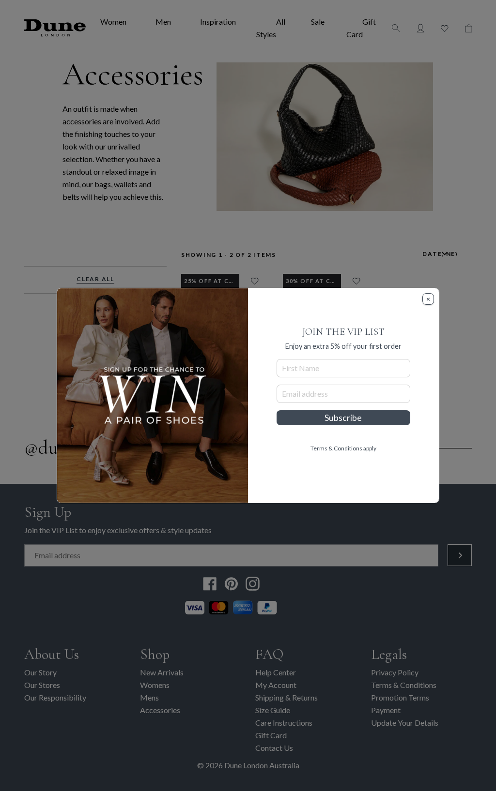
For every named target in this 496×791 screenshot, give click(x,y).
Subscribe (343, 418)
